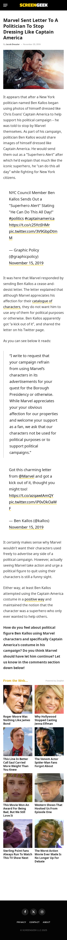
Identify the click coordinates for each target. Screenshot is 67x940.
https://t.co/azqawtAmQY (31, 495)
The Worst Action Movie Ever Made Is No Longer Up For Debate (48, 856)
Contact (34, 922)
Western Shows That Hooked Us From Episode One (48, 808)
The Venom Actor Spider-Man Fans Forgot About (46, 762)
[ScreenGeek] (33, 5)
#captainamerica (39, 218)
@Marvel (26, 476)
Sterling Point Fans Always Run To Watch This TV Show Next (17, 854)
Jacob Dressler (13, 44)
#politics (16, 218)
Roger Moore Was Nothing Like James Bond (16, 720)
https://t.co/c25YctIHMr (29, 224)
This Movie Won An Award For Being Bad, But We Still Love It (16, 810)
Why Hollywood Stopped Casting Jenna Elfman (46, 720)
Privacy (21, 922)
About (46, 922)
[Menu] (5, 5)
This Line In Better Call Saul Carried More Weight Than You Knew (15, 764)
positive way (34, 599)
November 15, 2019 (26, 262)
